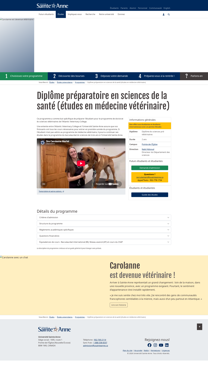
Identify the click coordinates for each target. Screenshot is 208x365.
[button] (104, 217)
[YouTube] (161, 345)
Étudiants (114, 8)
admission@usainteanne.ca (95, 345)
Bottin (146, 350)
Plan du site (127, 350)
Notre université (106, 14)
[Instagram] (155, 345)
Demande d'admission (150, 168)
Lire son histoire (118, 305)
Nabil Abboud (148, 149)
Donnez (121, 14)
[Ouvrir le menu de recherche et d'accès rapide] (168, 14)
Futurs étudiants (46, 14)
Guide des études (150, 194)
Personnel (142, 8)
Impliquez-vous (75, 14)
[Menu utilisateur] (163, 14)
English (167, 8)
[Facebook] (149, 345)
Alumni (133, 8)
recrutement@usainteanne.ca (149, 177)
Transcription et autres (51, 191)
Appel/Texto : (149, 177)
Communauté (155, 8)
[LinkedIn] (167, 345)
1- (100, 342)
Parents (124, 8)
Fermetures (155, 350)
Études (61, 14)
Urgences (166, 350)
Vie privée (138, 350)
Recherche (90, 14)
